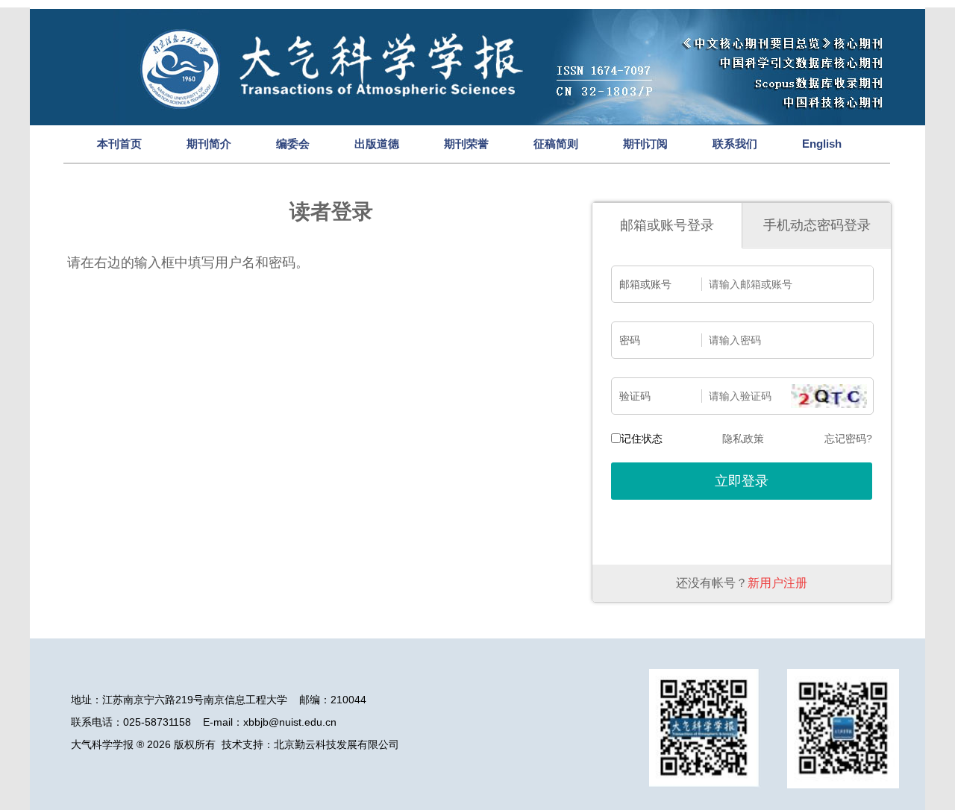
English (822, 143)
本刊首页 (119, 143)
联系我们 (735, 143)
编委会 (293, 143)
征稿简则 (555, 143)
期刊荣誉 (466, 143)
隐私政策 (743, 439)
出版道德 (376, 143)
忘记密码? (848, 439)
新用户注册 (777, 583)
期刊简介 (209, 143)
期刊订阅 (645, 143)
